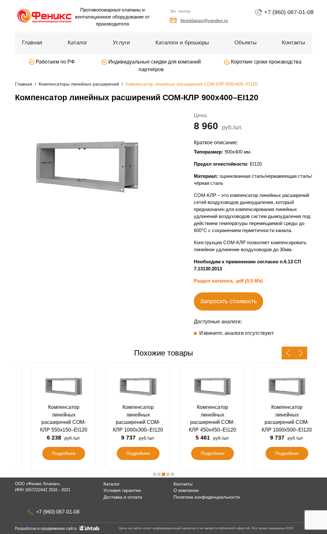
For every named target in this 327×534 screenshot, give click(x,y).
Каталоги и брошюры (182, 43)
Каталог (77, 43)
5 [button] (172, 474)
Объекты (245, 43)
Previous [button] (288, 353)
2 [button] (159, 474)
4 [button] (168, 474)
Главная (32, 43)
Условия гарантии (122, 490)
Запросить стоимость (228, 301)
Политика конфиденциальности (206, 497)
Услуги (121, 43)
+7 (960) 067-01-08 (288, 12)
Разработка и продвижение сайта (47, 528)
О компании (186, 490)
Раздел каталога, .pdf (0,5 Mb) (228, 280)
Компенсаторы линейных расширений (79, 83)
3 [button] (163, 474)
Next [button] (300, 353)
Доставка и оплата (122, 497)
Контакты (293, 43)
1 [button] (154, 474)
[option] (87, 166)
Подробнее (52, 453)
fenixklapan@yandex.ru (204, 20)
